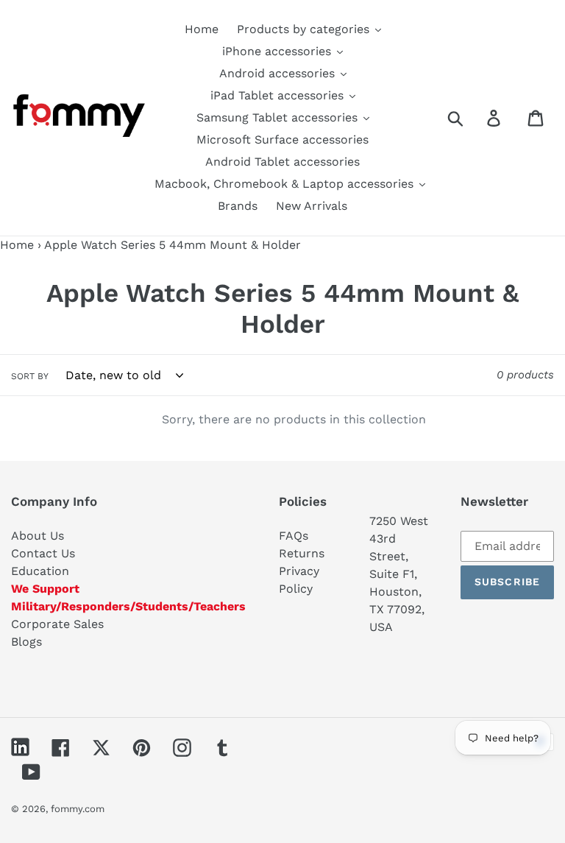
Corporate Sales (57, 624)
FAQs (293, 536)
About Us (37, 536)
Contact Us (43, 553)
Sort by (30, 376)
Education (40, 571)
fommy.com (77, 808)
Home (17, 245)
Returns (301, 553)
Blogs (26, 642)
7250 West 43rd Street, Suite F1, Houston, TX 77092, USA (398, 574)
